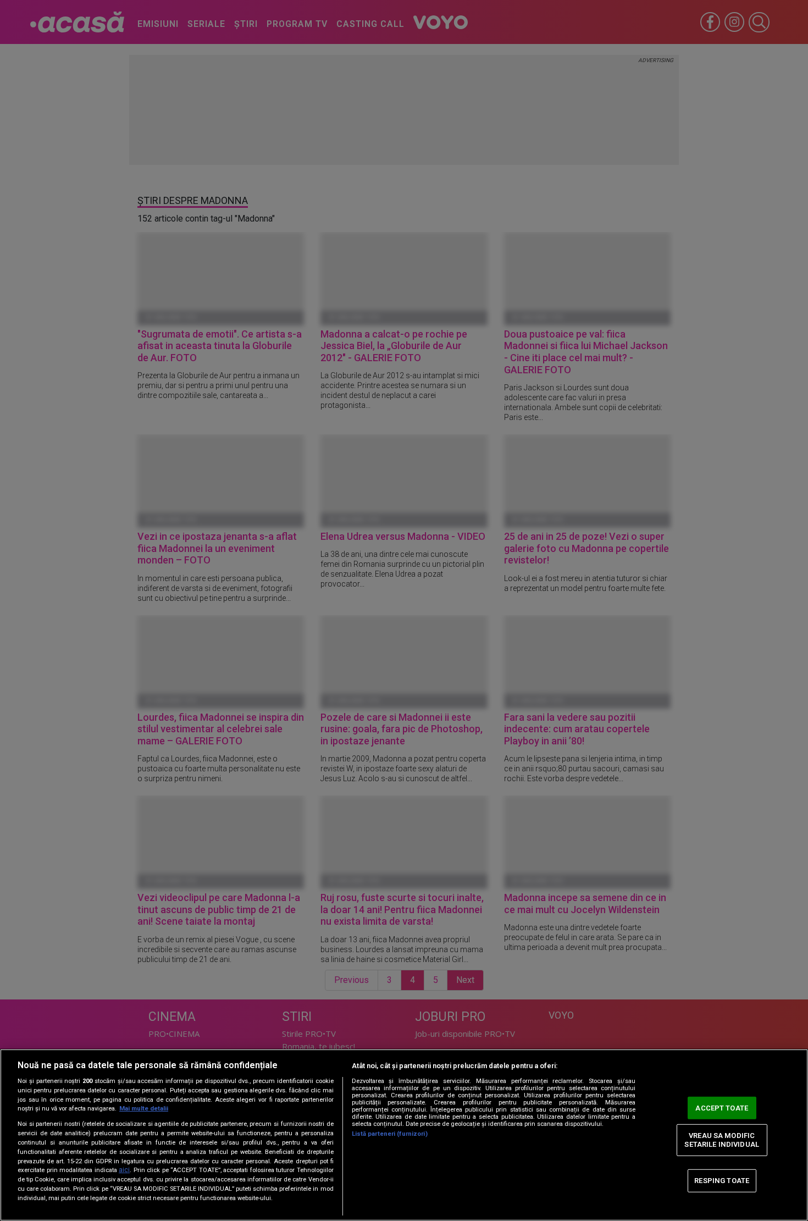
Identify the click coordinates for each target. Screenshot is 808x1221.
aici (124, 1170)
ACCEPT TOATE (721, 1107)
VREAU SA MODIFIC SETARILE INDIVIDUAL (721, 1139)
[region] (404, 1135)
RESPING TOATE (721, 1180)
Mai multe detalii (143, 1108)
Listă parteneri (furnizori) (390, 1133)
